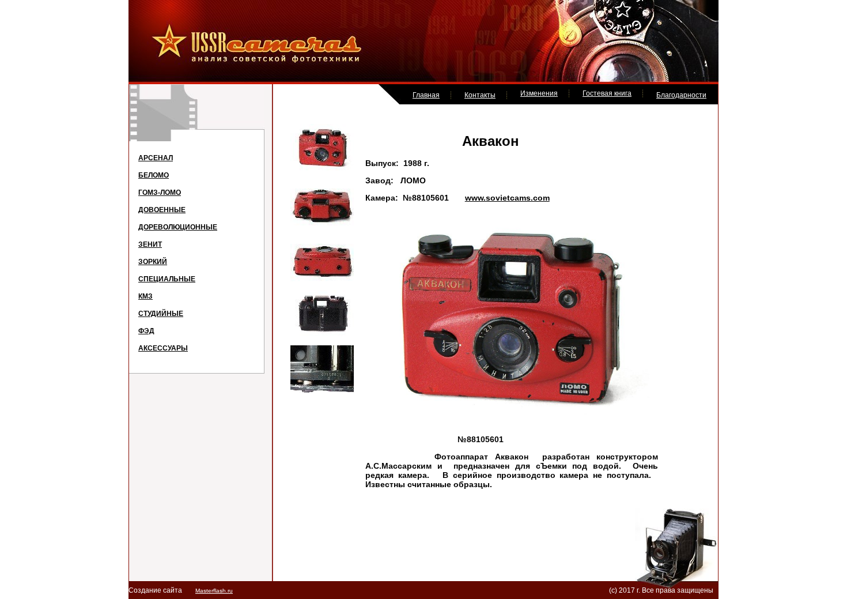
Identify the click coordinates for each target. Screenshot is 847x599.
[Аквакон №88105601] (322, 169)
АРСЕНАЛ (155, 158)
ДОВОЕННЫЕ (162, 210)
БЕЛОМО (153, 175)
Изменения (539, 93)
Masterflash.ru (214, 590)
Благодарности (681, 95)
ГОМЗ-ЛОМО (159, 193)
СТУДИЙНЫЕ (160, 314)
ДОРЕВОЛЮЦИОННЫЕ (177, 227)
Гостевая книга (607, 93)
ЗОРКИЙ (152, 262)
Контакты (480, 95)
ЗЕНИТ (150, 244)
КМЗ (145, 296)
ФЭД (146, 331)
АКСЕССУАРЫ (163, 348)
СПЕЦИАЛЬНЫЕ (166, 279)
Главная (426, 95)
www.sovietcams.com (507, 197)
